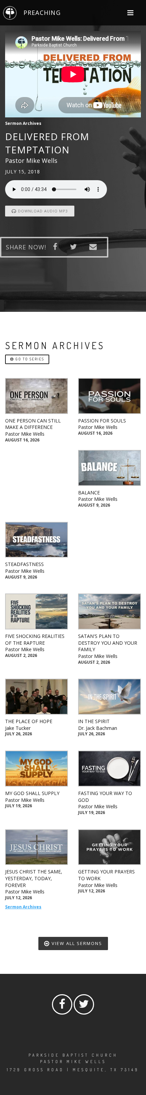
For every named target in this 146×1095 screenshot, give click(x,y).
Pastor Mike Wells (24, 434)
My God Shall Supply (32, 793)
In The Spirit (94, 721)
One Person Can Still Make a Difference (33, 424)
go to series (29, 359)
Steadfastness (24, 564)
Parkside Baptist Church (73, 1055)
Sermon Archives (23, 907)
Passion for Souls (102, 420)
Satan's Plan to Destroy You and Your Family (107, 643)
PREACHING (42, 12)
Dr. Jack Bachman (97, 728)
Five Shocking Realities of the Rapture (35, 639)
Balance (89, 492)
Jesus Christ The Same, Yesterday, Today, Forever (33, 878)
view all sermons (76, 943)
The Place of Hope (28, 721)
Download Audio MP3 (42, 210)
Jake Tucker (18, 728)
